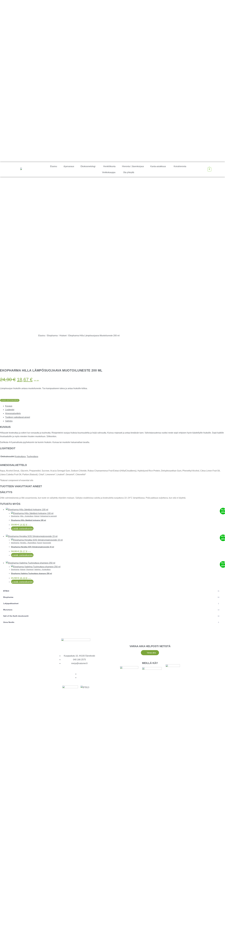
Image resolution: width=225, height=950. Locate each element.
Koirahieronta (180, 166)
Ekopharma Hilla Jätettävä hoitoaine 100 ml (28, 520)
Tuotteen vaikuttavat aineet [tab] (17, 417)
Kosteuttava (20, 456)
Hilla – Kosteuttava (26, 516)
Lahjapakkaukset (111, 603)
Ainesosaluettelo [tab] (13, 413)
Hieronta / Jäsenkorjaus (133, 166)
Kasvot (39, 543)
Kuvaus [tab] (8, 406)
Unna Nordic (111, 622)
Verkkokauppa (108, 172)
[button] (88, 166)
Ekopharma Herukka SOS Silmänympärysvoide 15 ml (32, 547)
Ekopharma (52, 335)
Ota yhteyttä (128, 172)
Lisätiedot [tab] (9, 410)
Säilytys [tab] (8, 421)
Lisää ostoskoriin (10, 400)
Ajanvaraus (69, 166)
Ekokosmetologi (88, 166)
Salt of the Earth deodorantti (111, 616)
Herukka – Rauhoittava (28, 543)
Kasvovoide (47, 543)
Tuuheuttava (32, 456)
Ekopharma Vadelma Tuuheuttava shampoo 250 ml (31, 573)
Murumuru (111, 610)
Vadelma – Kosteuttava (42, 569)
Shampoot (29, 569)
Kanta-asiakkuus (158, 166)
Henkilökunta (109, 166)
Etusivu (53, 166)
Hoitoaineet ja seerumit (48, 516)
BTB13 (111, 591)
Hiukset (63, 335)
